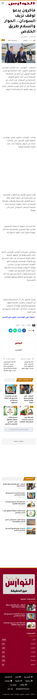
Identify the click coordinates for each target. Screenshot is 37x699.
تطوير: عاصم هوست (8, 694)
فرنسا (23, 325)
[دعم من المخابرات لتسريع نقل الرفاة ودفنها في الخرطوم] (10, 389)
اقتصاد (33, 644)
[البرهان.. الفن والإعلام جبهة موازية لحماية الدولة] (26, 389)
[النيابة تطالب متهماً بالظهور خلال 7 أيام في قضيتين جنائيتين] (10, 410)
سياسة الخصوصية (22, 689)
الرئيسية (27, 677)
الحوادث (32, 648)
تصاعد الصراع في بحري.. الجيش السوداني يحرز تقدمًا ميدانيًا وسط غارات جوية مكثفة (10, 366)
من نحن (10, 689)
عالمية (33, 665)
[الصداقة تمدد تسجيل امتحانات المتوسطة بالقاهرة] (26, 410)
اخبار (3, 40)
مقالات (33, 652)
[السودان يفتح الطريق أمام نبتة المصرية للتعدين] (31, 531)
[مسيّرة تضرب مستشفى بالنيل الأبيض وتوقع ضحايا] (31, 522)
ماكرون (17, 325)
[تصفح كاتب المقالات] (18, 343)
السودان (29, 325)
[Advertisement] (18, 121)
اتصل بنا (13, 685)
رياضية (33, 660)
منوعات (32, 656)
